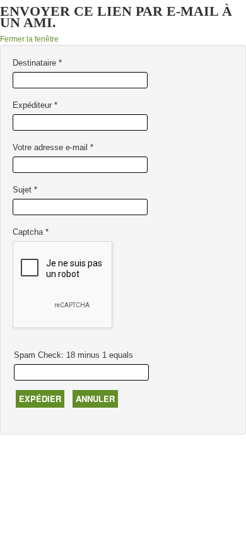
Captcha (31, 232)
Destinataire (37, 63)
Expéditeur (35, 105)
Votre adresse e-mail (53, 147)
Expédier (40, 399)
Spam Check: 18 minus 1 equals (73, 355)
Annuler (95, 399)
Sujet (25, 189)
